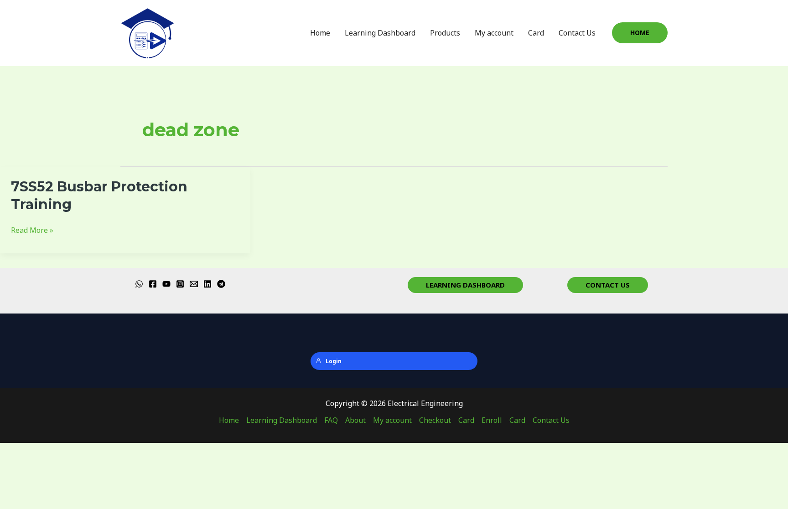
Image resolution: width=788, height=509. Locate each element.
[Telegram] (221, 284)
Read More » (32, 229)
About (355, 420)
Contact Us (577, 33)
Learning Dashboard (380, 33)
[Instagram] (180, 284)
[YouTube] (166, 284)
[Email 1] (194, 284)
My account (494, 33)
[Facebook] (153, 284)
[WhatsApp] (139, 284)
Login (334, 361)
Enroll (492, 420)
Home (320, 33)
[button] (640, 32)
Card (536, 33)
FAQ (331, 420)
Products (445, 33)
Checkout (435, 420)
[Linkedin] (207, 284)
